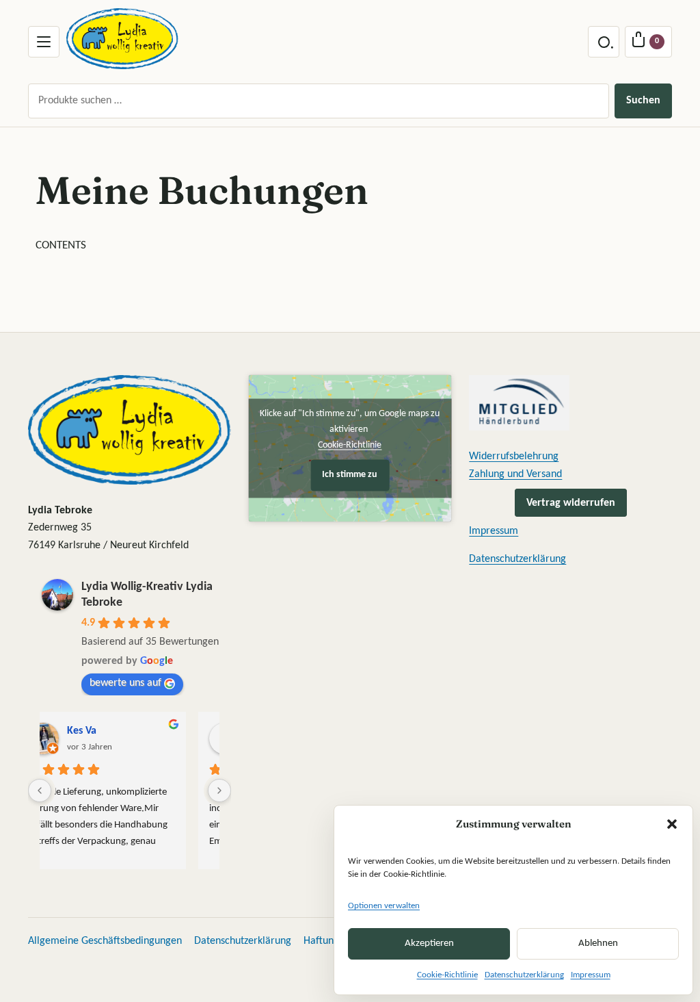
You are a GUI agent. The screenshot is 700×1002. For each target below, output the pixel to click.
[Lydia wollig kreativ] (122, 38)
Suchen (643, 100)
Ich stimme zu (349, 475)
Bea (103, 730)
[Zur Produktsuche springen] (603, 41)
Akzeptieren (429, 943)
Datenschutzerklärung (524, 975)
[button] (672, 824)
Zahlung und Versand (515, 474)
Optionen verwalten (384, 905)
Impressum (590, 975)
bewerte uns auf (125, 683)
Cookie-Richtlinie (447, 975)
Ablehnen (598, 943)
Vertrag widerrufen (570, 502)
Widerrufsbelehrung (513, 456)
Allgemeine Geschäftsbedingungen (105, 941)
